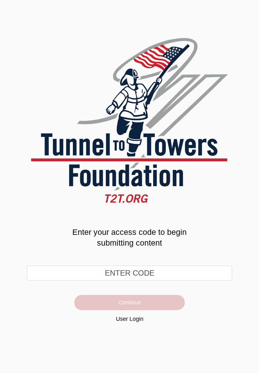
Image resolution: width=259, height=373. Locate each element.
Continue (129, 302)
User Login (129, 319)
